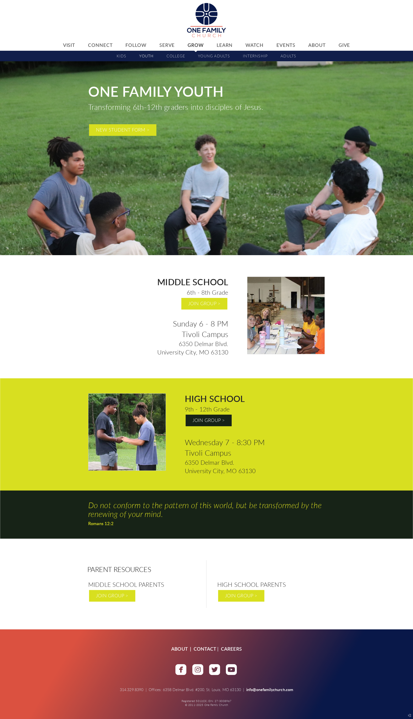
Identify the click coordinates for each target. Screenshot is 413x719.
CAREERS (231, 649)
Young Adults (214, 56)
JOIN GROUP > (204, 303)
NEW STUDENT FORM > (122, 130)
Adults (288, 56)
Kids (121, 56)
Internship (255, 56)
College (175, 56)
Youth (146, 56)
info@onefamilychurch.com (269, 690)
